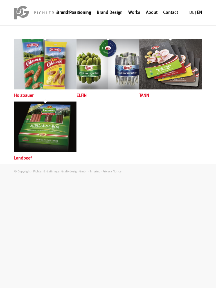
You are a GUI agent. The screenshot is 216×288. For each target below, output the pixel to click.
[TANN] (170, 88)
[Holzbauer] (45, 88)
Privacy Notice (112, 171)
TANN (144, 95)
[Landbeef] (45, 151)
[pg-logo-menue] (53, 12)
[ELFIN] (107, 88)
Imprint (95, 171)
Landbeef (23, 158)
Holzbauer (23, 95)
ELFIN (81, 95)
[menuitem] (74, 12)
